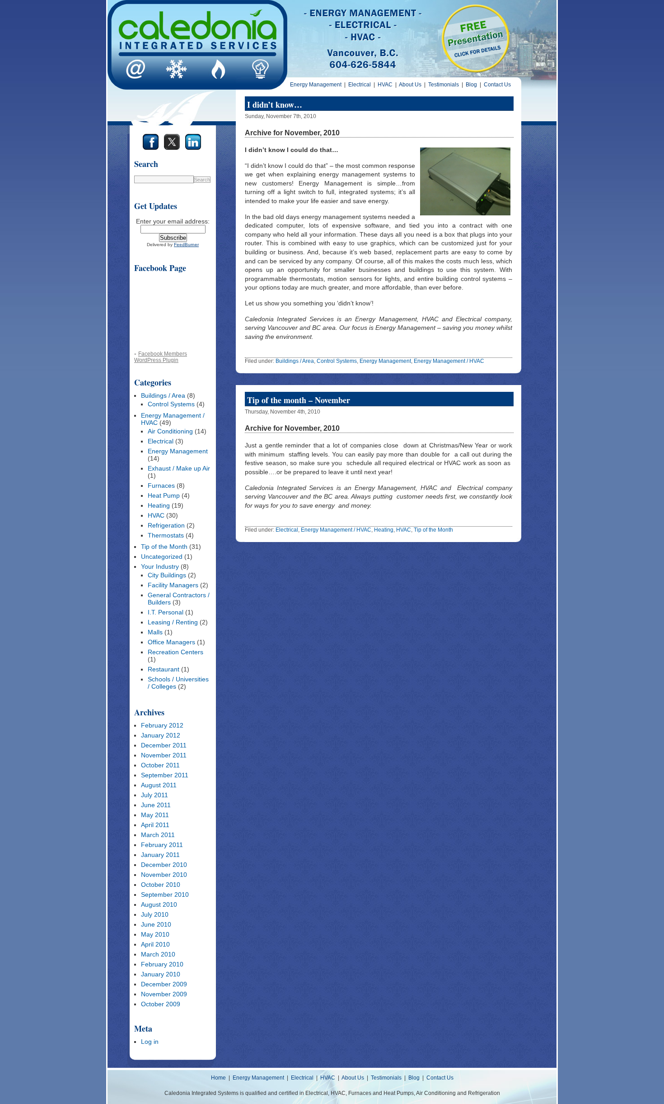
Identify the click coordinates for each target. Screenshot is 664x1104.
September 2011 (164, 775)
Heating (159, 505)
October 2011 (160, 765)
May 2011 (155, 814)
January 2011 (160, 854)
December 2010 (164, 864)
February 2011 (162, 844)
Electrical (359, 84)
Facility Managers (173, 585)
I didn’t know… (274, 104)
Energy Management (315, 84)
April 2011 (155, 824)
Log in (150, 1041)
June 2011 (156, 805)
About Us (410, 84)
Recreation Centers (175, 652)
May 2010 (155, 934)
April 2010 (155, 944)
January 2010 (160, 974)
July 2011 (154, 795)
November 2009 (164, 994)
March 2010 (158, 954)
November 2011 (164, 755)
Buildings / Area (163, 395)
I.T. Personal (165, 612)
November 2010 (164, 874)
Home (218, 1078)
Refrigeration (166, 525)
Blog (471, 84)
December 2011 (164, 745)
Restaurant (163, 669)
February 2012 (162, 725)
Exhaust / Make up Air (179, 468)
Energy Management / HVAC (449, 361)
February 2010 (162, 964)
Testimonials (443, 84)
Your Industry (160, 566)
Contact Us (497, 84)
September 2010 (165, 894)
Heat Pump (164, 495)
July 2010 (154, 914)
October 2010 (160, 884)
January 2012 (160, 735)
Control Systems (171, 404)
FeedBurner (186, 244)
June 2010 (156, 924)
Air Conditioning (170, 431)
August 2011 (159, 785)
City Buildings (167, 575)
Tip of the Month (164, 546)
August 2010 (159, 904)
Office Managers (171, 642)
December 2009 (164, 984)
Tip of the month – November (298, 400)
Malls (155, 632)
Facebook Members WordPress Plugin (160, 357)
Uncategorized (161, 556)
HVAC (385, 84)
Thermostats (166, 535)
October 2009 (160, 1004)
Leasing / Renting (173, 622)
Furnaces (161, 485)
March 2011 (158, 834)
